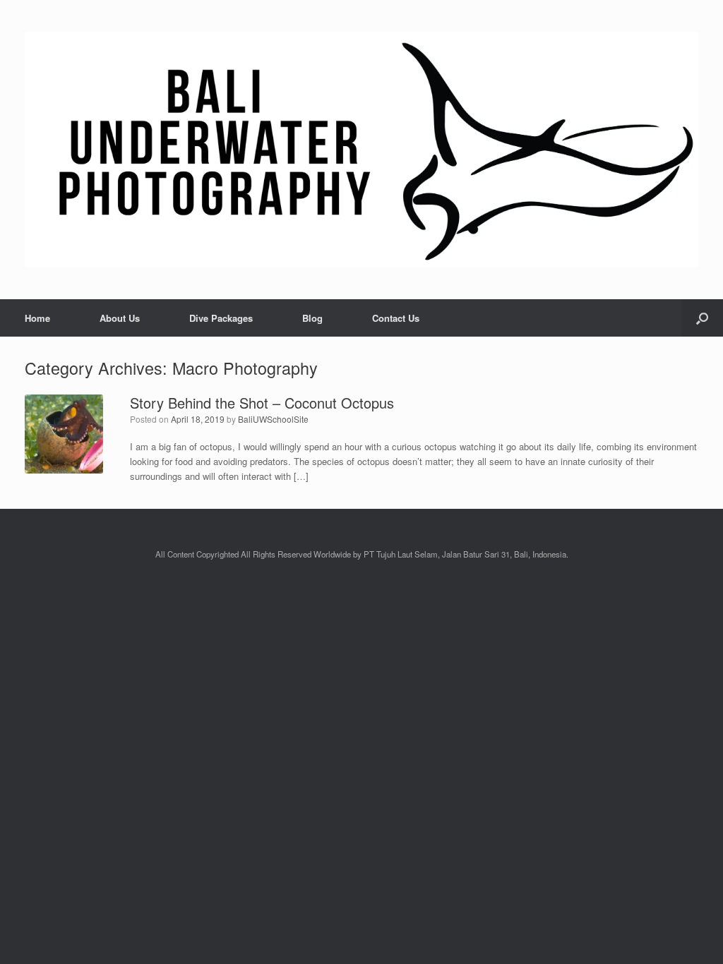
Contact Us (395, 318)
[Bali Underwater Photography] (361, 149)
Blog (312, 318)
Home (37, 318)
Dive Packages (221, 318)
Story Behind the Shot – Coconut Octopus (262, 402)
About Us (120, 318)
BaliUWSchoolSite (273, 419)
